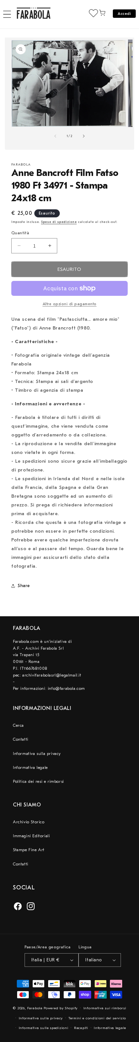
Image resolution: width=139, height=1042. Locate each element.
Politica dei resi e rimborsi (38, 781)
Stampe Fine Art (29, 849)
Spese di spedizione (59, 222)
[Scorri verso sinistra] (55, 136)
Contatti (20, 739)
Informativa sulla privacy (37, 753)
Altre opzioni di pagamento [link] (70, 304)
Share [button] (24, 585)
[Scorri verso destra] (84, 136)
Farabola (35, 1008)
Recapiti (81, 1028)
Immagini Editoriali (31, 835)
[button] (7, 14)
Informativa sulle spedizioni (44, 1028)
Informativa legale (30, 767)
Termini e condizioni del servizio (97, 1018)
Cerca (18, 725)
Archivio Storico (29, 821)
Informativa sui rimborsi (104, 1008)
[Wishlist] (93, 12)
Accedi (124, 13)
